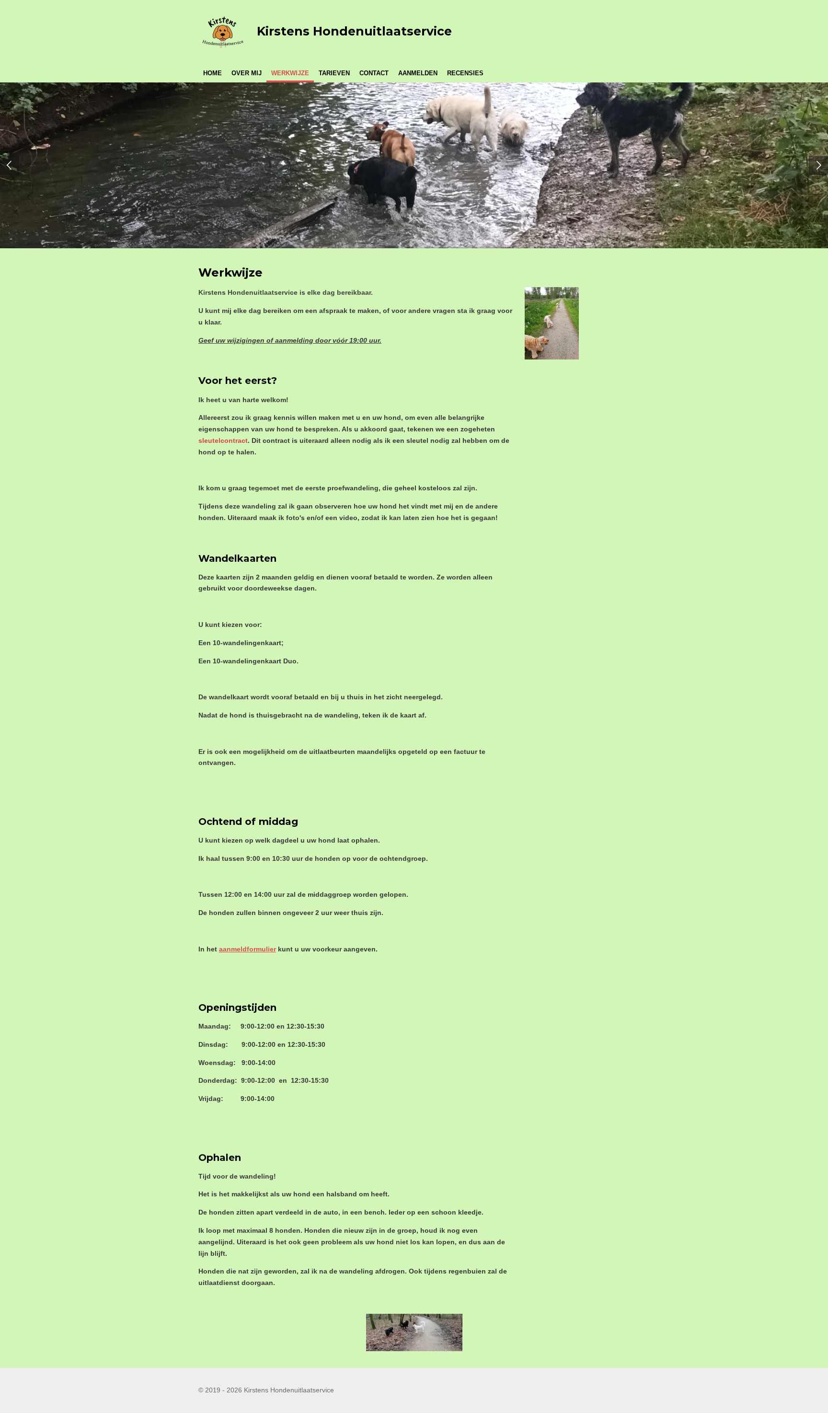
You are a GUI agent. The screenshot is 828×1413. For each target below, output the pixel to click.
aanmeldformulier (247, 949)
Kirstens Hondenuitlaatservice (354, 31)
